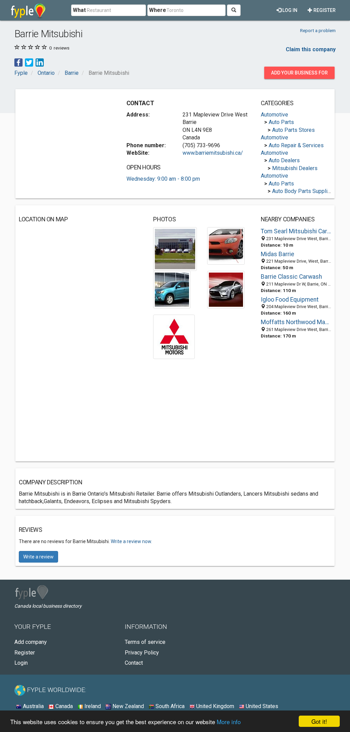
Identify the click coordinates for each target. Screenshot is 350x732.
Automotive (274, 114)
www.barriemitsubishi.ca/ (213, 153)
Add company (30, 642)
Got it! (319, 721)
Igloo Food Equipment (290, 299)
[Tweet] (29, 62)
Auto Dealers (284, 160)
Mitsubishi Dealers (295, 168)
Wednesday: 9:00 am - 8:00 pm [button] (163, 179)
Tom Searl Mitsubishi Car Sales (296, 231)
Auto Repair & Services (296, 145)
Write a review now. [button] (131, 541)
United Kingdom (214, 706)
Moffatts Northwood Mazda (296, 322)
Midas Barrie (277, 254)
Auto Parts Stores (293, 130)
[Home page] (28, 10)
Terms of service (145, 642)
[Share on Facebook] (18, 62)
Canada (63, 706)
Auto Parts (281, 122)
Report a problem (318, 30)
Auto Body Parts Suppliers (303, 191)
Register (324, 10)
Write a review (38, 557)
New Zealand (127, 706)
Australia (33, 706)
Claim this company (311, 49)
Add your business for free (299, 74)
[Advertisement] (70, 135)
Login (21, 663)
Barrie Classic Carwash (291, 276)
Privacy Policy (142, 652)
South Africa (169, 706)
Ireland (92, 706)
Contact (134, 663)
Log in (289, 10)
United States (261, 706)
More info (229, 721)
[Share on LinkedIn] (40, 62)
